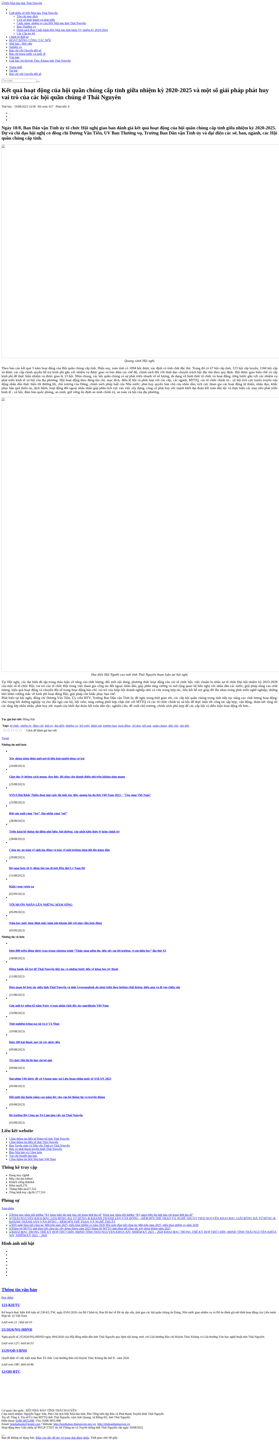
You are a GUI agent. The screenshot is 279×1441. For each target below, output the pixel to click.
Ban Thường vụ (26, 26)
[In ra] (9, 116)
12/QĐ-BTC (11, 1372)
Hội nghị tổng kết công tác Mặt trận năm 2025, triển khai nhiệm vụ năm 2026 (152, 1225)
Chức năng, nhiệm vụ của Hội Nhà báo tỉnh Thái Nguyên (51, 23)
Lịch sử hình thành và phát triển (36, 19)
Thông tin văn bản (19, 1289)
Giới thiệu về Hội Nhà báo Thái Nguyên (33, 13)
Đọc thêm (7, 1297)
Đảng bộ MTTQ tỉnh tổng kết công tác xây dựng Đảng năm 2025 (131, 1228)
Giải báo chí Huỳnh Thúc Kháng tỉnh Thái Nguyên (40, 60)
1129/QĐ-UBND (14, 1351)
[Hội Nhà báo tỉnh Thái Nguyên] (22, 3)
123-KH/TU (11, 1305)
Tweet (5, 738)
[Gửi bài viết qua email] (9, 113)
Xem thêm (8, 1208)
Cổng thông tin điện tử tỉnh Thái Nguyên (33, 1142)
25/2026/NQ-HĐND (17, 1330)
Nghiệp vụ (15, 47)
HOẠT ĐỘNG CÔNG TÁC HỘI (30, 40)
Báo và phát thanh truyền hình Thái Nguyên (35, 1149)
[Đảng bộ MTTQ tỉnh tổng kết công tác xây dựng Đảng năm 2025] (50, 1228)
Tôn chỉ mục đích (27, 16)
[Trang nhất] (9, 9)
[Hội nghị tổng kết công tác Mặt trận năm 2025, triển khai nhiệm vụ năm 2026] (57, 1225)
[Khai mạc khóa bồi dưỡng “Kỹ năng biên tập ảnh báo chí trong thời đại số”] (55, 1214)
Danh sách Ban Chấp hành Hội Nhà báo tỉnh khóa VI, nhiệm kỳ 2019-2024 (62, 30)
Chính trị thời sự (19, 36)
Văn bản (14, 57)
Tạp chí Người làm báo (23, 1155)
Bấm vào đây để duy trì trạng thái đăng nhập (62, 1437)
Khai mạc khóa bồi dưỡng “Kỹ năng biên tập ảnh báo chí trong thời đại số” (148, 1214)
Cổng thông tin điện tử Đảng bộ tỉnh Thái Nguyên (39, 1138)
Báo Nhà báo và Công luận (25, 1152)
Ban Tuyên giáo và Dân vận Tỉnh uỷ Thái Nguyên (39, 1145)
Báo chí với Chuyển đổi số (25, 50)
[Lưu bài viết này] (9, 119)
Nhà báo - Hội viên (20, 43)
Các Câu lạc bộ (26, 33)
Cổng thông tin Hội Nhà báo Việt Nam (32, 1159)
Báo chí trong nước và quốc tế (27, 53)
